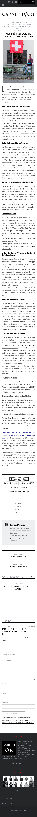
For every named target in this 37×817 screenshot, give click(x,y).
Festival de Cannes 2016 (18, 555)
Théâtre (17, 28)
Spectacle (28, 26)
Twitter (18, 506)
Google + (19, 512)
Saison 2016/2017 (27, 483)
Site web (5, 703)
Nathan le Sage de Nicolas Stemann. (15, 143)
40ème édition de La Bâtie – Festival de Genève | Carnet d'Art (16, 631)
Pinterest (18, 509)
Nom (4, 684)
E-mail (4, 693)
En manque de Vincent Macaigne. (13, 333)
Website (13, 538)
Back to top (18, 812)
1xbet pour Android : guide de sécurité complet (18, 587)
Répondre (31, 627)
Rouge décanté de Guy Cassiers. (13, 299)
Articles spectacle (19, 24)
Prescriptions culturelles (14, 26)
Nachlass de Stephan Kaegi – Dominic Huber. (18, 182)
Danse (29, 24)
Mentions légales (8, 804)
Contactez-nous (8, 798)
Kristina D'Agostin (18, 22)
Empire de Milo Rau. (9, 213)
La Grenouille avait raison (18, 565)
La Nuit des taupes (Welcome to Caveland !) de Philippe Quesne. (18, 254)
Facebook (18, 503)
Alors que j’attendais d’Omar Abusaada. (16, 106)
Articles (8, 24)
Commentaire (6, 660)
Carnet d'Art (15, 479)
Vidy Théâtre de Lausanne (19, 491)
